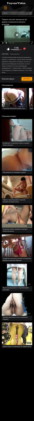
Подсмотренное (15, 54)
